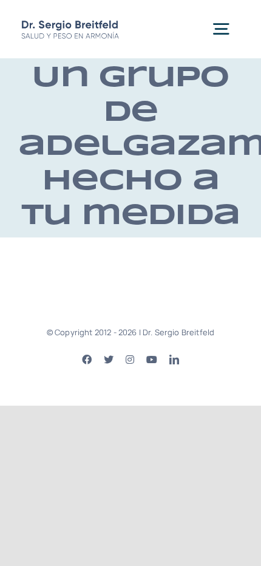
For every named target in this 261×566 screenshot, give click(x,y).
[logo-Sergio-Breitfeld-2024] (70, 21)
